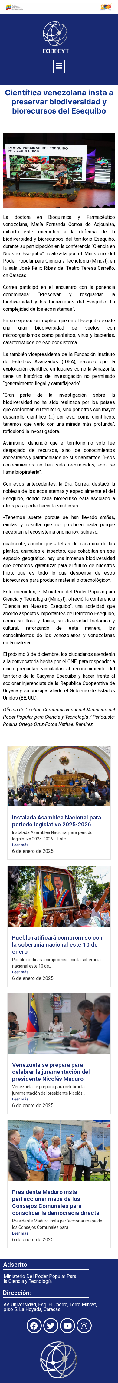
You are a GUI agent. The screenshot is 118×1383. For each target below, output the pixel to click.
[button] (59, 66)
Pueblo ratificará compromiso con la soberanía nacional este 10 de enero (57, 944)
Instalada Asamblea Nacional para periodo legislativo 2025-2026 (56, 821)
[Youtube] (67, 1325)
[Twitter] (50, 1325)
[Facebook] (34, 1325)
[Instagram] (84, 1325)
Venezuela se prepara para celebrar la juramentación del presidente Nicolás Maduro (51, 1071)
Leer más (20, 844)
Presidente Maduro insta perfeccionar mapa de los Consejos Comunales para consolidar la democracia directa (55, 1202)
